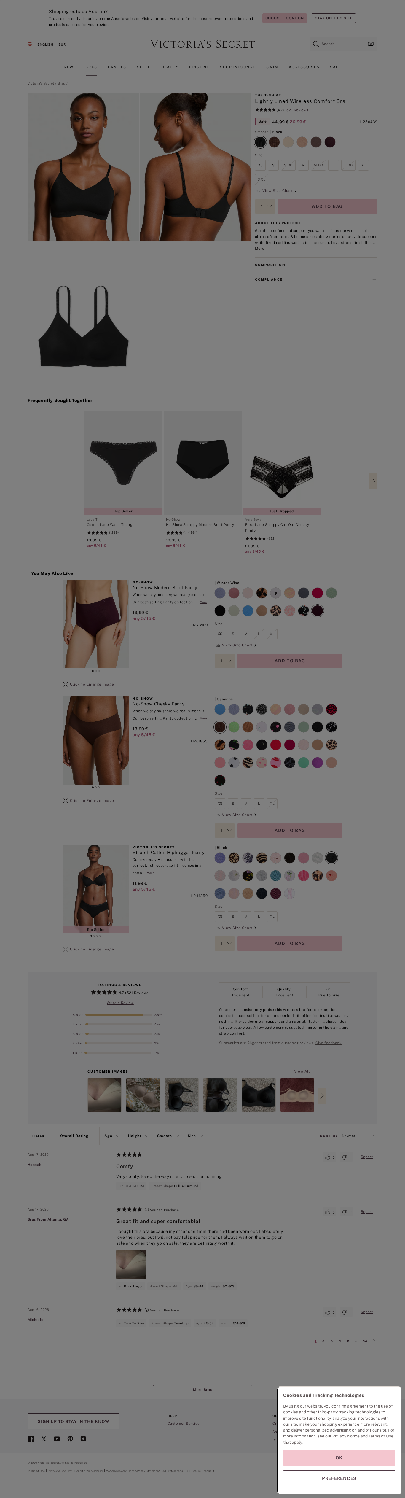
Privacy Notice (346, 1436)
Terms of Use (381, 1436)
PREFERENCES (339, 1478)
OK (339, 1457)
